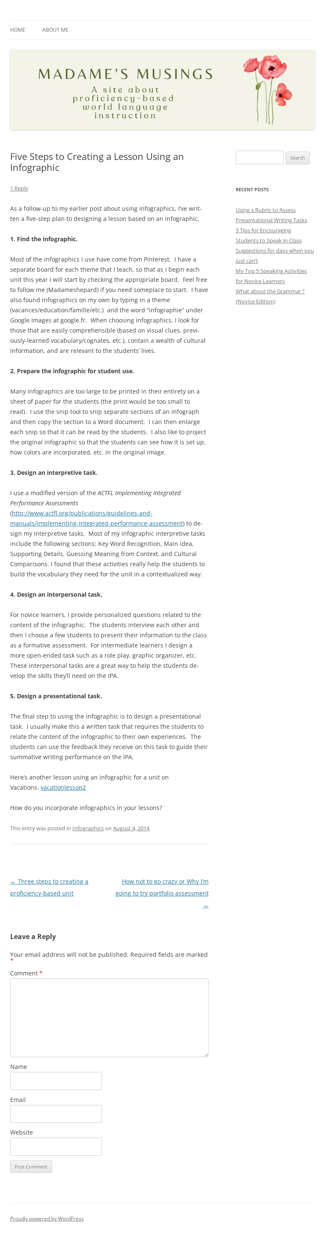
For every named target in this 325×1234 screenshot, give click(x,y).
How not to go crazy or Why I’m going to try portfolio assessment (162, 893)
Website (21, 1132)
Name (18, 1067)
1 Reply (19, 188)
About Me (55, 29)
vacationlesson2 (63, 787)
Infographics (88, 828)
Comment (26, 973)
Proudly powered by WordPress (47, 1218)
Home (17, 29)
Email (18, 1100)
